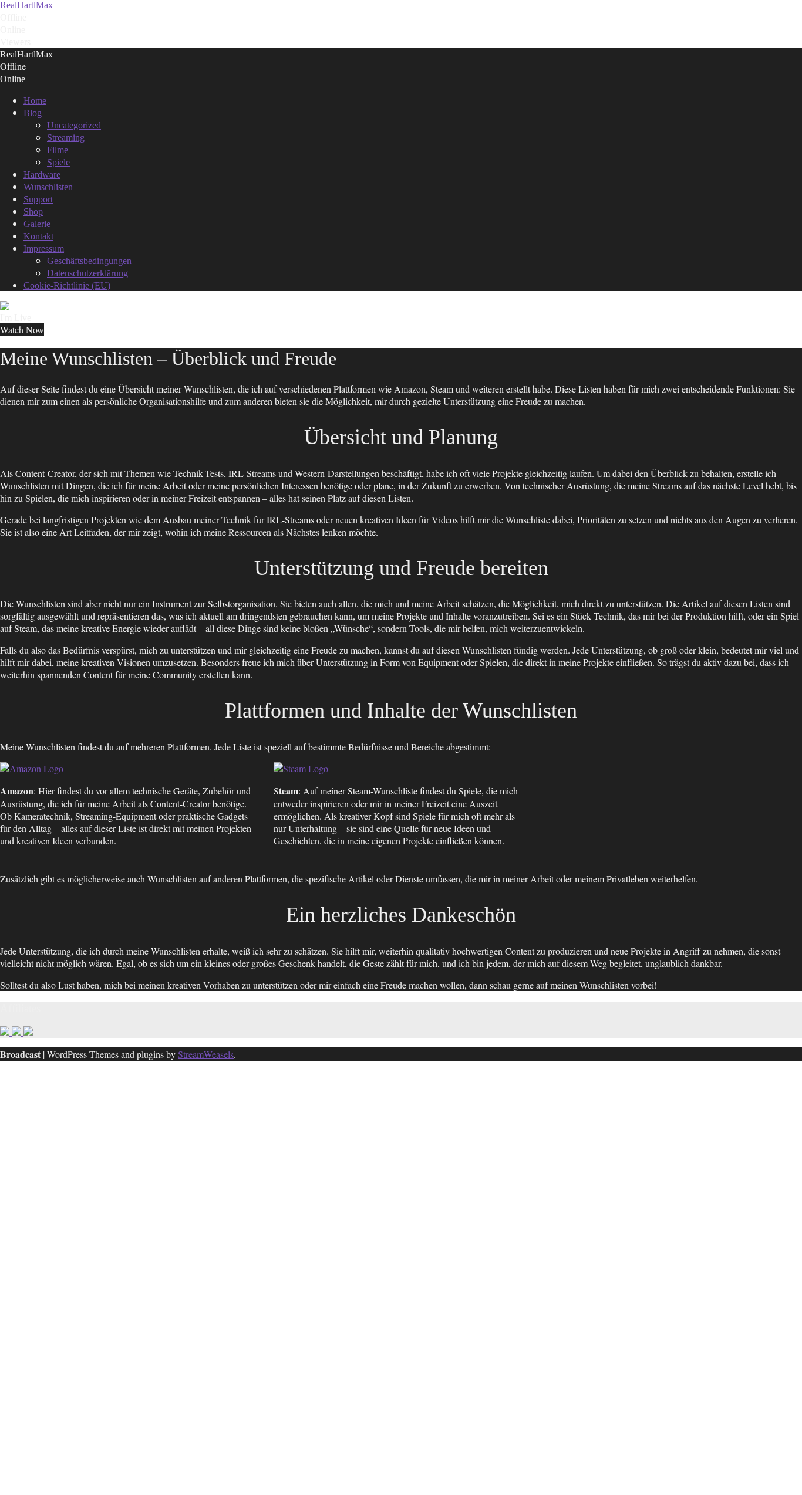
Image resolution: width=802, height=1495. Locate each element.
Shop (33, 212)
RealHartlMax (26, 5)
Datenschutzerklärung (87, 273)
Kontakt (38, 236)
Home (34, 101)
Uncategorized (74, 125)
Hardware (41, 175)
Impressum (43, 248)
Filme (57, 150)
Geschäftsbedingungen (89, 261)
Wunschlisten (48, 187)
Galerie (36, 224)
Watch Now (22, 329)
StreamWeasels (206, 1054)
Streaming (66, 138)
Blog (32, 113)
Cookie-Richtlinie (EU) (66, 285)
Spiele (58, 162)
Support (38, 199)
